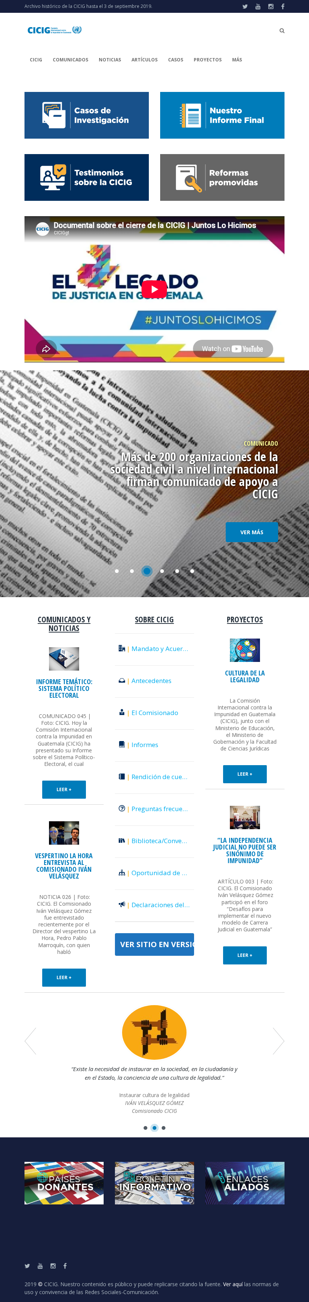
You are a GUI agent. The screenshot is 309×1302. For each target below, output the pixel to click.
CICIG (36, 60)
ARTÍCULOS (145, 60)
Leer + (64, 789)
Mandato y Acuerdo (159, 648)
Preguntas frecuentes (160, 808)
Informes (142, 744)
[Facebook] (283, 6)
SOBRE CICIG (154, 619)
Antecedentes (149, 680)
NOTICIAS (110, 60)
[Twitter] (245, 6)
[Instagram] (271, 6)
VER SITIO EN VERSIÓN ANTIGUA (157, 944)
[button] (145, 1128)
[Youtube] (258, 6)
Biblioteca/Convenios (160, 840)
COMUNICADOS (70, 60)
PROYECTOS (208, 60)
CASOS (175, 60)
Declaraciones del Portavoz (160, 904)
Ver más (251, 532)
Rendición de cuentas (160, 776)
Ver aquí (233, 1284)
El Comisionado (152, 712)
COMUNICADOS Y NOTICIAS (64, 623)
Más (237, 60)
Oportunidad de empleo (160, 872)
